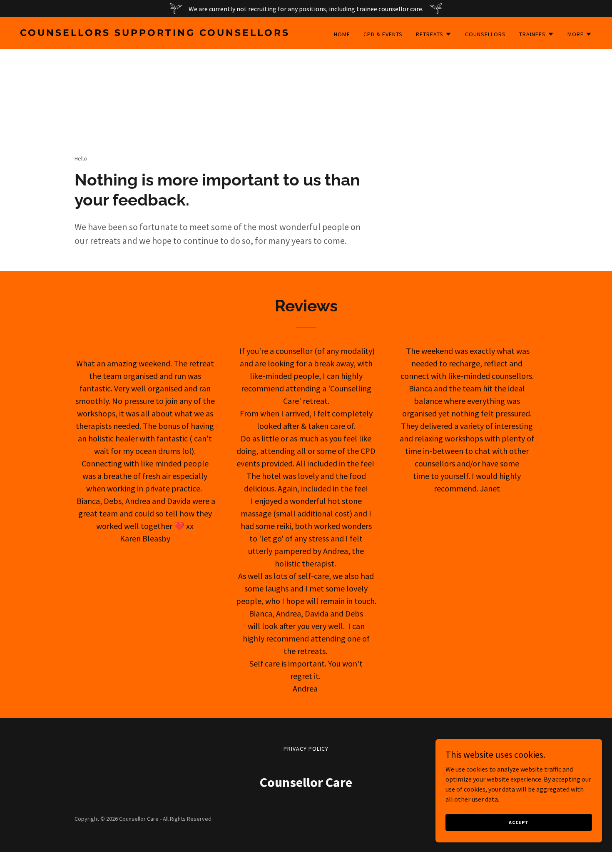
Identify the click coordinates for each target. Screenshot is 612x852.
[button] (434, 34)
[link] (159, 33)
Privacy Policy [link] (306, 748)
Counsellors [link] (485, 34)
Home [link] (342, 34)
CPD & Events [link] (383, 34)
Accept (519, 822)
